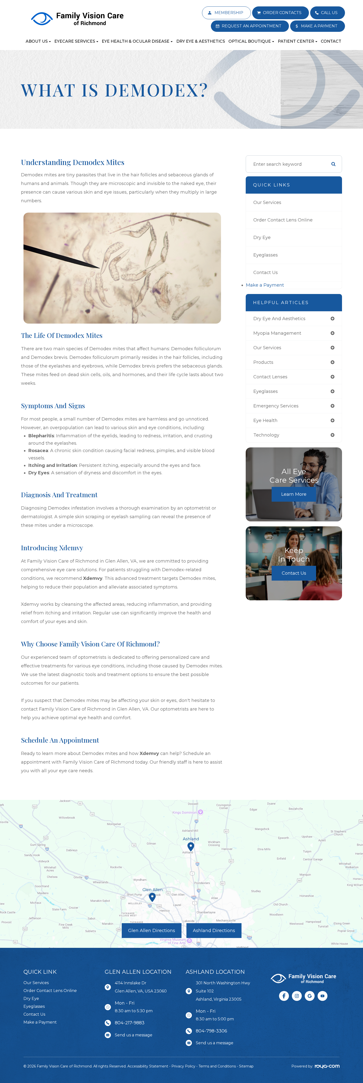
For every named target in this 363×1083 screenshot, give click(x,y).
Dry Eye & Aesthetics (200, 41)
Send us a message (133, 1035)
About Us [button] (37, 41)
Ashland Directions (214, 930)
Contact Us (265, 272)
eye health (265, 420)
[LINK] (209, 9)
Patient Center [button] (296, 41)
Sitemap (246, 1066)
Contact (331, 41)
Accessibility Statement (147, 1066)
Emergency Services (276, 406)
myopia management (277, 333)
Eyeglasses (265, 255)
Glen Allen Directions (151, 930)
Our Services (267, 202)
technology (266, 435)
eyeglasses (265, 391)
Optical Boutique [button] (249, 41)
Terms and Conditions (217, 1066)
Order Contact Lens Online (283, 220)
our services (267, 347)
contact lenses (270, 377)
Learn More (293, 494)
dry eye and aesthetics (279, 318)
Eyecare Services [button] (74, 41)
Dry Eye (262, 237)
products (263, 362)
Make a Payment (265, 285)
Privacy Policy (183, 1066)
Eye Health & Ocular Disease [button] (135, 41)
